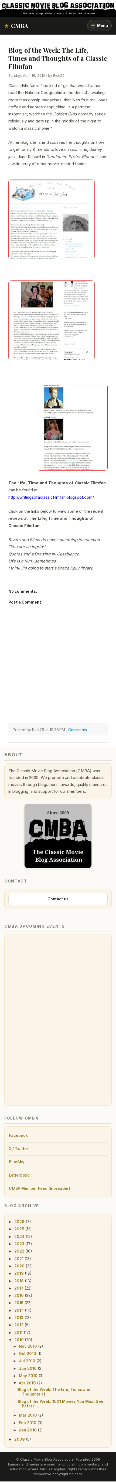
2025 (19, 1229)
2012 (19, 1325)
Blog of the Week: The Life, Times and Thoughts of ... (54, 1391)
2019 (19, 1273)
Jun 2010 (28, 1368)
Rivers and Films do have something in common (54, 539)
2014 (19, 1310)
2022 (19, 1251)
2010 (19, 1339)
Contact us (58, 899)
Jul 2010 (27, 1360)
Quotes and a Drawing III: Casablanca (43, 554)
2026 (20, 1221)
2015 (19, 1302)
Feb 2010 (28, 1422)
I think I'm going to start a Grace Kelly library (50, 568)
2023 (19, 1243)
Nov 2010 (28, 1346)
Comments (77, 729)
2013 (19, 1317)
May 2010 (29, 1375)
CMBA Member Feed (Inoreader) (39, 1188)
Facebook (18, 1135)
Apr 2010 (28, 1383)
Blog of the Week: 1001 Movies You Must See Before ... (60, 1403)
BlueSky (16, 1162)
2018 (19, 1280)
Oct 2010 (28, 1353)
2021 (19, 1258)
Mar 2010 (28, 1415)
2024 (20, 1236)
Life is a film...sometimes (32, 561)
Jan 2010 (28, 1430)
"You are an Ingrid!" (27, 546)
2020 (20, 1266)
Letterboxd (19, 1175)
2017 (19, 1288)
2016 (19, 1295)
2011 (19, 1332)
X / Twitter (18, 1148)
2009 (20, 1439)
